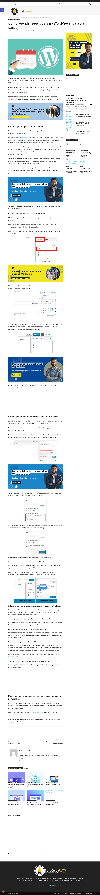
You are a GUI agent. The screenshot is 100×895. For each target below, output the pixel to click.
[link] (2, 10)
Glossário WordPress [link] (62, 4)
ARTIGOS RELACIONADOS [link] (15, 768)
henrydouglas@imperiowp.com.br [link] (52, 885)
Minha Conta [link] (32, 1)
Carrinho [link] (37, 1)
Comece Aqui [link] (13, 4)
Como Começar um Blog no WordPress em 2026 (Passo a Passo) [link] (34, 804)
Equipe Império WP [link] (14, 30)
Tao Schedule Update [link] (37, 712)
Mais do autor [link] (27, 768)
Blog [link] (13, 17)
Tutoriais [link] (37, 4)
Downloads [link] (48, 1)
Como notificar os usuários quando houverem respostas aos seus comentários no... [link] (82, 131)
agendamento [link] (25, 138)
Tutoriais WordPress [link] (70, 150)
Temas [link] (81, 166)
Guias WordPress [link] (26, 4)
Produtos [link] (42, 1)
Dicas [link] (68, 166)
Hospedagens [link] (48, 4)
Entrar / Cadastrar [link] (24, 1)
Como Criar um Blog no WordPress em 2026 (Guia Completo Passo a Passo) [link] (16, 786)
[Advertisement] (35, 402)
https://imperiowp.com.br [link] (24, 753)
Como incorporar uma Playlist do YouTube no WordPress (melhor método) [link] (83, 124)
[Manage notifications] (3, 891)
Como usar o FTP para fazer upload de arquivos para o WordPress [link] (50, 742)
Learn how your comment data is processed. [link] (40, 853)
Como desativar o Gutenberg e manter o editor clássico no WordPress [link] (20, 742)
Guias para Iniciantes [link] (20, 17)
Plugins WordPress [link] (70, 95)
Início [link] (9, 17)
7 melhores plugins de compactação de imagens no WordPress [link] (76, 100)
